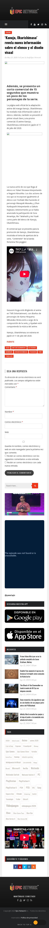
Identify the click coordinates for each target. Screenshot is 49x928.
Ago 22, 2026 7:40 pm (28, 723)
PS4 (21, 787)
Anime (8, 32)
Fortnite (34, 751)
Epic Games (10, 751)
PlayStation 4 (24, 781)
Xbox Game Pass (18, 813)
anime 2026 (34, 740)
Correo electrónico (14, 422)
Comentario (11, 387)
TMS (40, 352)
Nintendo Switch (12, 774)
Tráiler (9, 356)
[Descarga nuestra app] (24, 621)
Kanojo (9, 352)
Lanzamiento (27, 762)
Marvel (8, 768)
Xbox (8, 813)
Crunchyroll (27, 746)
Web (7, 432)
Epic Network (21, 911)
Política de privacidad (29, 918)
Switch (34, 794)
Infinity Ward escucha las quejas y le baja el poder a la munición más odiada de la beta (32, 717)
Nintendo (35, 768)
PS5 (28, 787)
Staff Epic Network (34, 57)
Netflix (25, 768)
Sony (39, 787)
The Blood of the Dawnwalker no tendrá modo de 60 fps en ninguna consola (31, 688)
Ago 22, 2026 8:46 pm (28, 680)
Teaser (33, 352)
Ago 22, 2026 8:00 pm (28, 709)
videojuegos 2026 (29, 805)
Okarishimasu (21, 352)
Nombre (9, 411)
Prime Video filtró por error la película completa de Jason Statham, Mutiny (30, 659)
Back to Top (24, 925)
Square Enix (10, 793)
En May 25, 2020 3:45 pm (14, 57)
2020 (8, 348)
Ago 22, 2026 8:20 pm (28, 694)
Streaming (27, 794)
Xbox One (30, 813)
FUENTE (10, 341)
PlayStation (11, 781)
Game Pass (9, 757)
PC (39, 774)
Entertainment (19, 348)
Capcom (18, 746)
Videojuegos (12, 806)
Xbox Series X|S (22, 819)
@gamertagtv (10, 595)
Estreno (32, 348)
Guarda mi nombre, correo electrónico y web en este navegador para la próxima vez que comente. (24, 449)
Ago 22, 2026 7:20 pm (28, 665)
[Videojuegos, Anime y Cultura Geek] (24, 14)
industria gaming (27, 757)
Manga (35, 762)
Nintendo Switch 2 (28, 774)
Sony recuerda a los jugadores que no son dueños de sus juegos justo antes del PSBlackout (32, 702)
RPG (33, 788)
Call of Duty (9, 746)
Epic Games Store (23, 751)
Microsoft (16, 768)
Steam (19, 793)
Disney (36, 746)
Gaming (16, 757)
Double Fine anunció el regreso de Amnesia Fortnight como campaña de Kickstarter (32, 673)
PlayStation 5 (11, 787)
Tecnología (9, 799)
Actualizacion (15, 741)
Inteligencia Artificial (13, 762)
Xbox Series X (10, 818)
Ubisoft (25, 799)
